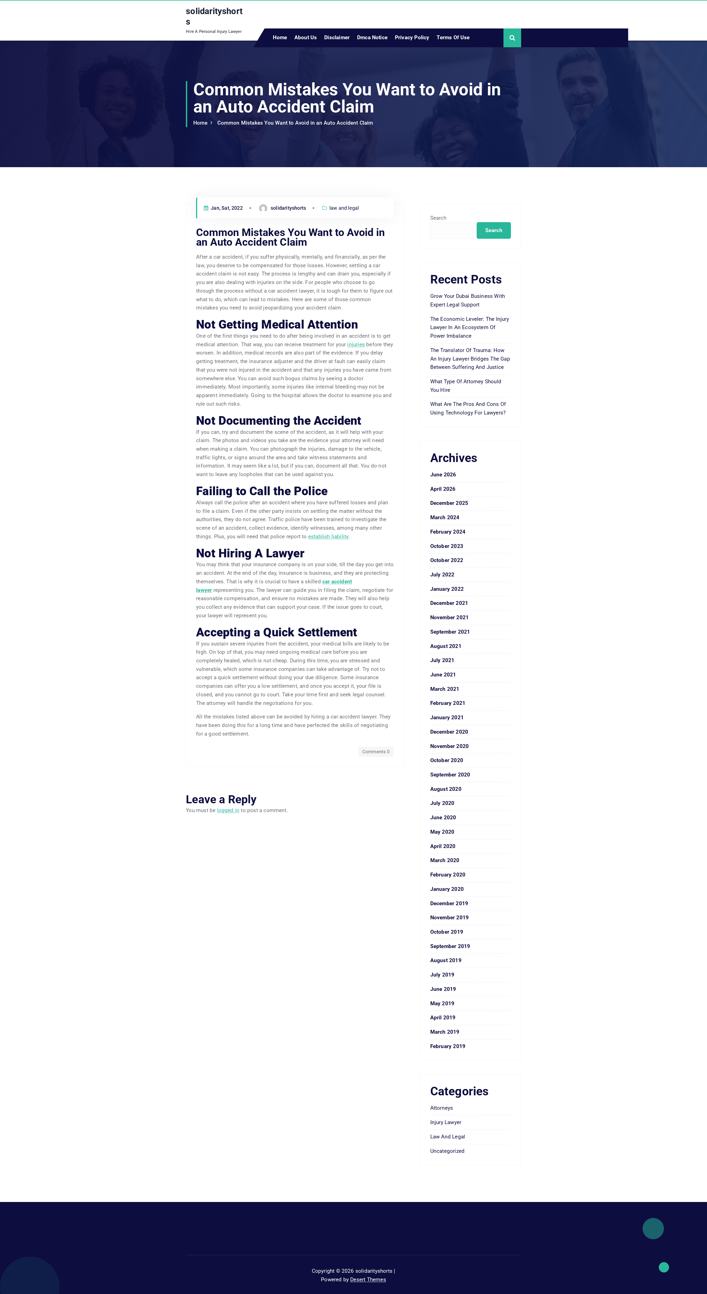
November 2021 (449, 617)
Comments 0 (376, 751)
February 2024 (448, 532)
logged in (228, 810)
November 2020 (449, 746)
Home (280, 37)
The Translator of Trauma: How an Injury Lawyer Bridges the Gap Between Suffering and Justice (470, 358)
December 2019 (449, 903)
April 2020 (443, 846)
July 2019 (442, 975)
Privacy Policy (412, 37)
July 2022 (442, 574)
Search (438, 218)
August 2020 (445, 789)
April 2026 (443, 489)
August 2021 (445, 646)
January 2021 (447, 717)
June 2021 (443, 674)
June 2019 (443, 989)
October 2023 (446, 546)
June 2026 (443, 474)
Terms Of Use (453, 37)
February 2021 (448, 703)
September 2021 (450, 632)
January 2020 (447, 889)
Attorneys (441, 1108)
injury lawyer (445, 1122)
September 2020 (450, 774)
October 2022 (446, 560)
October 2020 (446, 760)
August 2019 (445, 960)
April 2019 (443, 1017)
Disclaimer (337, 37)
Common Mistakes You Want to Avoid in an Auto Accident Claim (295, 123)
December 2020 (449, 732)
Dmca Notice (372, 37)
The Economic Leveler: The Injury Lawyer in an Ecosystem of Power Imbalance (469, 327)
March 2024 (445, 517)
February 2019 (448, 1046)
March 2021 (445, 689)
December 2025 (449, 503)
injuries (356, 344)
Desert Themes (368, 1279)
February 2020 (448, 875)
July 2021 (442, 660)
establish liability (328, 536)
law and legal (344, 208)
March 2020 (445, 860)
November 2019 (449, 917)
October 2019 (446, 932)
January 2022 (447, 589)
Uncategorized (447, 1151)
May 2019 (442, 1003)
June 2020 (443, 817)
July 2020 (442, 803)
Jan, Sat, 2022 (226, 208)
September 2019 (450, 946)
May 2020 (442, 832)
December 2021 (449, 603)
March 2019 (445, 1032)
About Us (305, 37)
